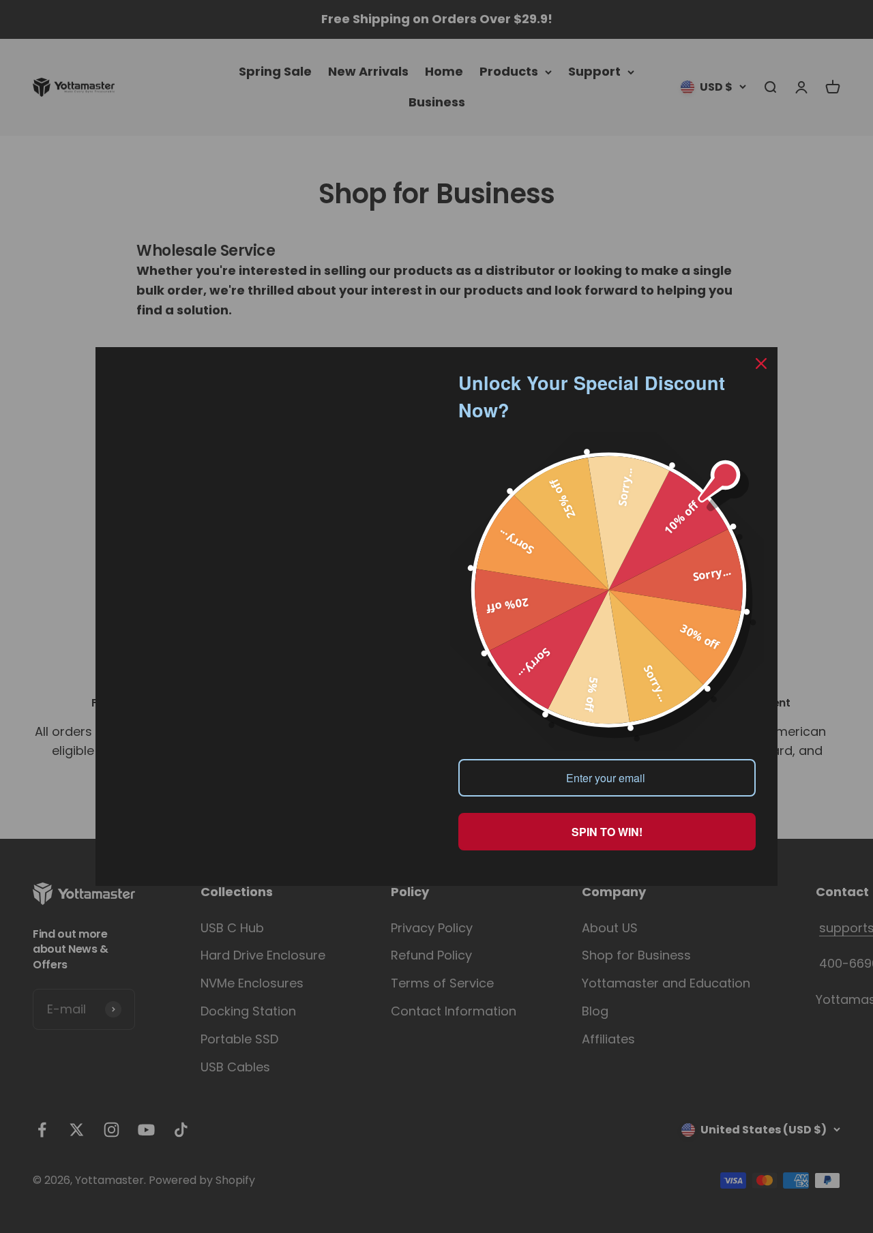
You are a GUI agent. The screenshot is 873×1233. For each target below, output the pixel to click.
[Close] (761, 363)
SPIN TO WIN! (607, 832)
